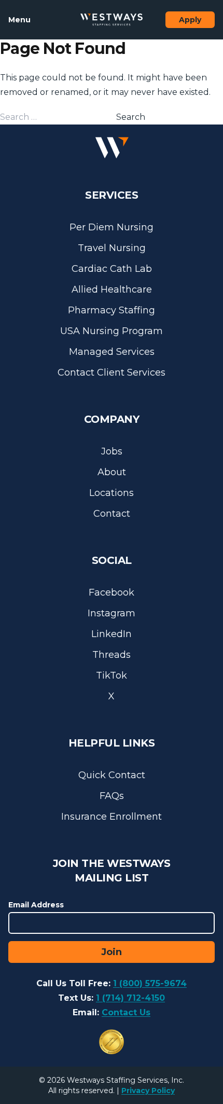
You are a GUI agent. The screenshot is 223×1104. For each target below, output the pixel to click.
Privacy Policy (148, 1090)
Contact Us (126, 1012)
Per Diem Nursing (111, 227)
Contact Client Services (111, 372)
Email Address (36, 904)
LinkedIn (111, 634)
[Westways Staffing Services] (111, 19)
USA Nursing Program (111, 331)
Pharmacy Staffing (111, 310)
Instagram (111, 613)
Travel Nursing (112, 248)
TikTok (111, 675)
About (111, 472)
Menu (19, 19)
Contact (111, 513)
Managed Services (112, 351)
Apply (190, 19)
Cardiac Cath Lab (112, 268)
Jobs (111, 451)
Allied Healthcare (112, 289)
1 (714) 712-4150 (130, 998)
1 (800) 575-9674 (150, 983)
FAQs (112, 796)
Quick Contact (111, 775)
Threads (111, 654)
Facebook (111, 592)
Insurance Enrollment (111, 816)
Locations (111, 493)
